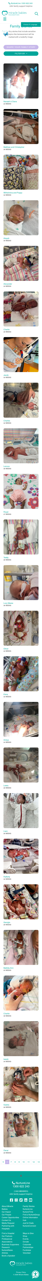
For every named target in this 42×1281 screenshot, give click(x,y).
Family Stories (29, 1206)
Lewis (6, 785)
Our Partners (7, 1236)
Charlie (7, 329)
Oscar (6, 1150)
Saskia (6, 1104)
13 (39, 1162)
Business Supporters (10, 1244)
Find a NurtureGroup (31, 1214)
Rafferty (7, 876)
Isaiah (6, 1059)
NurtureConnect (29, 1225)
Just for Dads (28, 1223)
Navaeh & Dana (10, 101)
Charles (7, 420)
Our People (6, 1214)
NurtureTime (28, 1211)
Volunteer (27, 1252)
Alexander (8, 283)
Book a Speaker (8, 1255)
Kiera (6, 694)
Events (25, 1238)
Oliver (6, 648)
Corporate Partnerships (28, 1246)
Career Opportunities (10, 1217)
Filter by (20, 53)
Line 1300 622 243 (22, 3)
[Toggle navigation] (5, 19)
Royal (6, 512)
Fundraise (27, 1250)
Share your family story (21, 47)
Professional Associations (7, 1240)
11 (29, 1162)
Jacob (6, 375)
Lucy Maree (8, 603)
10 (24, 1162)
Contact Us (6, 1220)
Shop (25, 1236)
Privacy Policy (21, 1272)
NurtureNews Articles (7, 1251)
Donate (26, 1241)
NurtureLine (28, 1209)
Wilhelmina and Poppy (13, 192)
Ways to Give (28, 1233)
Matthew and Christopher (14, 147)
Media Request (8, 1223)
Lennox (7, 466)
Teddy (6, 557)
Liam (6, 831)
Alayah (6, 238)
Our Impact (6, 1211)
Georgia (7, 922)
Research (6, 1247)
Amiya (6, 740)
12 (34, 1162)
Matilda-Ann (9, 968)
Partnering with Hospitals (8, 1227)
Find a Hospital (8, 1233)
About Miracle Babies (7, 1207)
